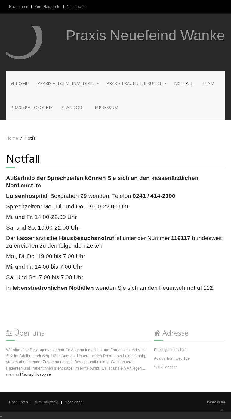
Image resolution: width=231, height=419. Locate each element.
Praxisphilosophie (31, 107)
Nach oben (76, 6)
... (1, 415)
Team (208, 83)
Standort (73, 107)
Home (21, 83)
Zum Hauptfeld (47, 6)
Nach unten (18, 6)
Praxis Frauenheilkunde (134, 83)
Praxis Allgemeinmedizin (65, 83)
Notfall (183, 83)
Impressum (106, 107)
